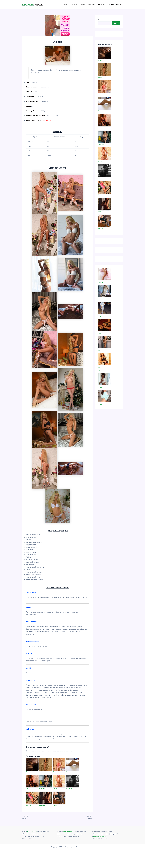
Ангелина (68, 771)
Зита (100, 387)
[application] (120, 4)
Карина (28, 771)
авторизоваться (65, 751)
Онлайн (82, 4)
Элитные (91, 4)
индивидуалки (68, 831)
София (41, 771)
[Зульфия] (104, 274)
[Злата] (104, 325)
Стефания (42, 805)
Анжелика (28, 805)
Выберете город (113, 4)
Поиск (100, 20)
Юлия (54, 771)
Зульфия (101, 282)
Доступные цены (99, 836)
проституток (32, 831)
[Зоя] (104, 291)
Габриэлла (42, 788)
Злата (100, 333)
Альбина (55, 805)
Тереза (55, 788)
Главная (66, 4)
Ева (27, 788)
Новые (74, 4)
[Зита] (104, 379)
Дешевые (101, 4)
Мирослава (69, 788)
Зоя (99, 299)
